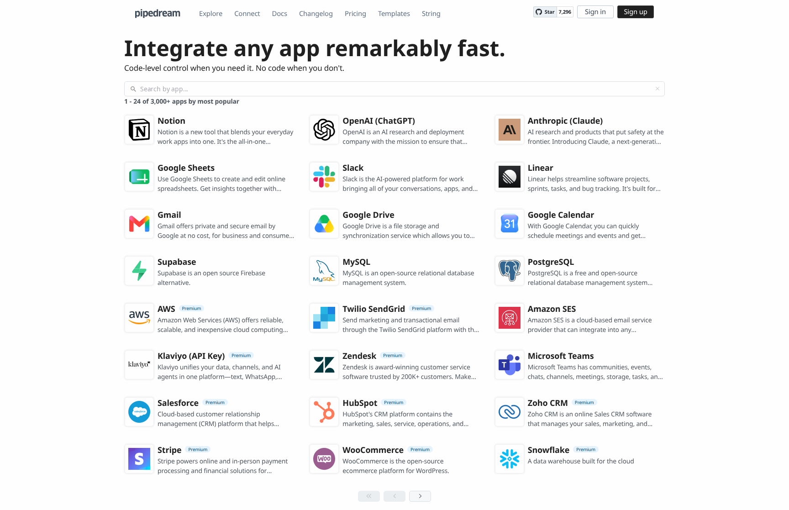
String (431, 13)
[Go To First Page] (369, 496)
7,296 (565, 12)
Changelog (316, 13)
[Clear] (657, 88)
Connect (247, 13)
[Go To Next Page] (420, 496)
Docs (279, 13)
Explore (210, 13)
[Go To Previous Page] (394, 496)
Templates (394, 13)
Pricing (355, 13)
